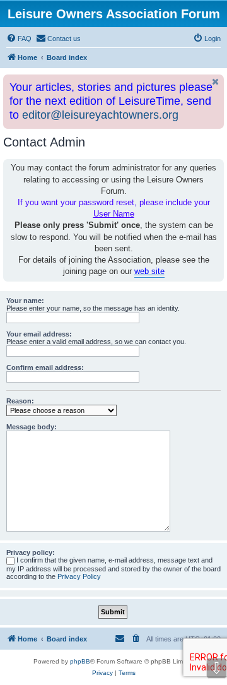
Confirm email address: (45, 367)
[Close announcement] (215, 81)
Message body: (31, 427)
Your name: (25, 300)
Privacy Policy (79, 576)
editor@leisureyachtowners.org (100, 115)
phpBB (80, 661)
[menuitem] (19, 38)
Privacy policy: (30, 552)
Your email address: (39, 334)
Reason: (20, 401)
